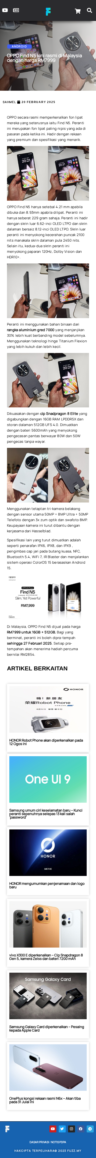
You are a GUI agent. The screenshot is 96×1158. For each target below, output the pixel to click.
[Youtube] (52, 1128)
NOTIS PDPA (58, 1142)
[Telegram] (90, 1128)
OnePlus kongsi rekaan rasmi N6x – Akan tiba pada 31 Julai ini (45, 1100)
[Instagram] (71, 1128)
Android (19, 46)
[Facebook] (80, 1128)
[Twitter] (62, 1128)
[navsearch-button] (89, 11)
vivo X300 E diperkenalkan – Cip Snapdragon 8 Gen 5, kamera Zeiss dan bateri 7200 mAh (46, 957)
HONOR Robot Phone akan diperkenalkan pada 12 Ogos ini (46, 742)
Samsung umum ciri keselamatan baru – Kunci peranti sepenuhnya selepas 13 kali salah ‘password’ (45, 814)
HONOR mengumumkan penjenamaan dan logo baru (47, 885)
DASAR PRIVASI (39, 1142)
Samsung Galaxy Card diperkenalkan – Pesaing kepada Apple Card (46, 1028)
